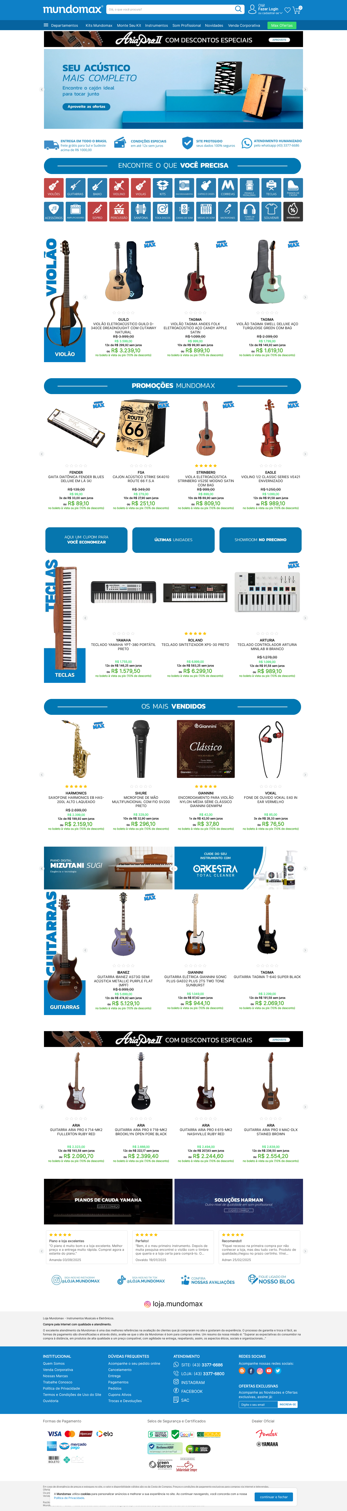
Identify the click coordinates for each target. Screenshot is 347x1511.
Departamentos (64, 25)
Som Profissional (186, 25)
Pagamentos (118, 1382)
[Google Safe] (184, 1435)
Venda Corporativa (244, 25)
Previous (41, 89)
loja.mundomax (177, 1303)
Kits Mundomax (99, 25)
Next (305, 89)
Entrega (114, 1376)
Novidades (214, 25)
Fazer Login (268, 9)
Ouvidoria (50, 1401)
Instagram (193, 1382)
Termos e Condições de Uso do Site (72, 1395)
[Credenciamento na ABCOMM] (210, 1435)
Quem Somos (54, 1363)
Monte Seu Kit (129, 25)
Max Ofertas (282, 25)
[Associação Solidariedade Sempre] (187, 1465)
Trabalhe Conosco (57, 1382)
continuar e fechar (274, 1497)
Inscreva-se (288, 1404)
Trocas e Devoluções (125, 1401)
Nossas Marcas (55, 1376)
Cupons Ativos (119, 1395)
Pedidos (114, 1388)
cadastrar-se (270, 13)
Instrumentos (156, 25)
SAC (185, 1400)
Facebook (192, 1391)
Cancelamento (120, 1370)
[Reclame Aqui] (166, 1449)
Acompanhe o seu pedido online (134, 1363)
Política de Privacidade (61, 1388)
